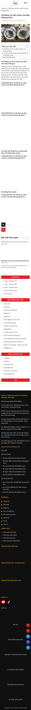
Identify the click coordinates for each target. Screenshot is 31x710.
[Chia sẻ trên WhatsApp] (7, 229)
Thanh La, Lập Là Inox (10, 326)
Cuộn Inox (7, 304)
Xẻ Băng (6, 358)
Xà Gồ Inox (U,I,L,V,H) (10, 332)
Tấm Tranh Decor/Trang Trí (12, 335)
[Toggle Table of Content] (26, 46)
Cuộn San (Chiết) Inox (10, 310)
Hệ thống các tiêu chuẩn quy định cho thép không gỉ (14, 50)
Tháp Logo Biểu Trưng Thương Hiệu (15, 338)
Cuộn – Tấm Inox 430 (10, 290)
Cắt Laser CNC (8, 364)
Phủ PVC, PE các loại (10, 370)
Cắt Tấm (6, 361)
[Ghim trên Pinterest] (19, 229)
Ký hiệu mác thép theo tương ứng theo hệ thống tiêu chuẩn (15, 54)
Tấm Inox (7, 307)
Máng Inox (7, 316)
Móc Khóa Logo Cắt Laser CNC (13, 341)
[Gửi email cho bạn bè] (16, 229)
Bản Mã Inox (8, 329)
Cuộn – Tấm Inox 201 (10, 281)
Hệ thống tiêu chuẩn (9, 57)
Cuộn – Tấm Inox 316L (11, 287)
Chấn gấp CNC (8, 367)
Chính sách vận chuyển (10, 535)
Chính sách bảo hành (9, 538)
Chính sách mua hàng (9, 532)
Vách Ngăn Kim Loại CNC (12, 319)
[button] (2, 3)
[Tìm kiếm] (29, 2)
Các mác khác (8, 293)
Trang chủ (4, 8)
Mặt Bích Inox (8, 348)
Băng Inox (7, 313)
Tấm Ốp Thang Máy (10, 323)
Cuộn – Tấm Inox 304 (10, 284)
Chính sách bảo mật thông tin (11, 541)
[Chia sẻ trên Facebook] (10, 229)
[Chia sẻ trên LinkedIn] (22, 229)
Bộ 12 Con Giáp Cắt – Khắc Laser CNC (15, 345)
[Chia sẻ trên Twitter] (13, 229)
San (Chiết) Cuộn (9, 374)
